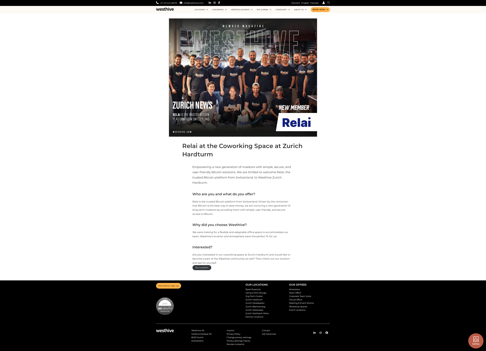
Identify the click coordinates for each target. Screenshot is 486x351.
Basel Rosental (253, 289)
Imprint (230, 330)
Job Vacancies (269, 334)
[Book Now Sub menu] (327, 10)
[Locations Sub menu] (207, 10)
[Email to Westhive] (181, 3)
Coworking (218, 10)
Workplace (294, 289)
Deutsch (295, 3)
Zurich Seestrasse (254, 310)
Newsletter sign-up (168, 286)
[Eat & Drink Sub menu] (270, 10)
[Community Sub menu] (289, 10)
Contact (266, 330)
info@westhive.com (194, 3)
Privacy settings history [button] (238, 341)
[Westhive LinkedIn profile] (211, 3)
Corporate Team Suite (300, 296)
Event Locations (297, 310)
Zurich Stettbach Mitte (257, 313)
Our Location (201, 267)
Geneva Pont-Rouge (256, 293)
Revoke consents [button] (235, 344)
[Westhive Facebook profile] (220, 3)
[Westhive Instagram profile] (216, 3)
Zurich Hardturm (254, 299)
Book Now (319, 9)
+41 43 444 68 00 (168, 3)
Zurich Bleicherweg (255, 306)
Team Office (295, 293)
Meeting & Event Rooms (301, 303)
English (305, 3)
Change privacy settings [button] (239, 337)
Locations (199, 10)
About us (298, 10)
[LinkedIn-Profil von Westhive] (314, 333)
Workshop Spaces (298, 306)
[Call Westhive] (157, 3)
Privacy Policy (233, 334)
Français (314, 3)
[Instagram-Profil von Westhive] (320, 333)
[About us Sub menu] (306, 10)
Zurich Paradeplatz (255, 303)
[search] (327, 3)
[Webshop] (323, 3)
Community (281, 10)
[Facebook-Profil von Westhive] (327, 333)
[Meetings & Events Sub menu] (252, 10)
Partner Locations (254, 317)
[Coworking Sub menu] (226, 10)
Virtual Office (295, 299)
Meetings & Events (240, 10)
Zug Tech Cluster (254, 296)
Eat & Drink (262, 10)
